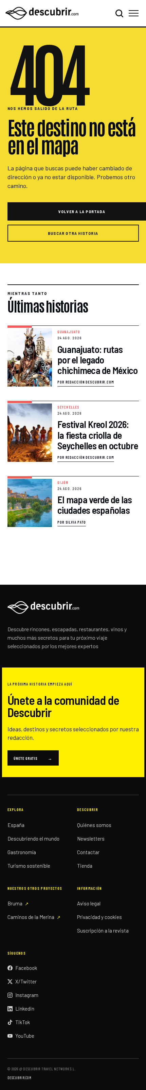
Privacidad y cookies (99, 917)
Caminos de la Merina (30, 917)
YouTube (24, 1036)
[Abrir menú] (135, 13)
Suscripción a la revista (103, 930)
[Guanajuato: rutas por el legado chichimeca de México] (73, 356)
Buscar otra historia (73, 233)
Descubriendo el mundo (33, 838)
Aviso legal (89, 903)
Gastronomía (21, 852)
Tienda (84, 866)
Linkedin (24, 1009)
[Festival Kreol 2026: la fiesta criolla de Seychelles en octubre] (73, 431)
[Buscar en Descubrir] (119, 13)
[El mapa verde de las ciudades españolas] (73, 501)
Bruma (14, 903)
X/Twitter (26, 981)
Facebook (26, 968)
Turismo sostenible (28, 866)
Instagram (26, 995)
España (15, 825)
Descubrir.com (19, 1077)
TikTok (22, 1022)
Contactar (88, 852)
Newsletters (91, 838)
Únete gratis (33, 758)
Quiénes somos (94, 825)
